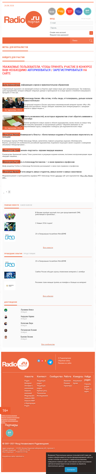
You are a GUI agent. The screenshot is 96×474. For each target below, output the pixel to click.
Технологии (41, 393)
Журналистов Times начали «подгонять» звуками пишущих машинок (32, 150)
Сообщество (56, 376)
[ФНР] (88, 12)
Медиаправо (29, 396)
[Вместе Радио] (52, 12)
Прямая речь (42, 391)
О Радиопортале (64, 358)
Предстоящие (29, 254)
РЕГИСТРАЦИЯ (85, 19)
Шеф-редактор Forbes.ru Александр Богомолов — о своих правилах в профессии (38, 162)
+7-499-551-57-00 (24, 450)
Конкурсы (78, 376)
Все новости (48, 248)
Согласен (71, 470)
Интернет (28, 383)
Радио (26, 381)
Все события (48, 296)
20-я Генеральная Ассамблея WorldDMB (50, 234)
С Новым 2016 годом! (43, 223)
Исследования (42, 396)
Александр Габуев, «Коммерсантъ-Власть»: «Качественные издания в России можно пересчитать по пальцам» (47, 135)
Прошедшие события (13, 254)
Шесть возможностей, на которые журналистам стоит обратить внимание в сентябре (58, 117)
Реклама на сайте (64, 363)
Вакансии (67, 381)
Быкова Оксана (27, 337)
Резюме (67, 383)
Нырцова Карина (27, 316)
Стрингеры (68, 386)
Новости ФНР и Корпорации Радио (29, 403)
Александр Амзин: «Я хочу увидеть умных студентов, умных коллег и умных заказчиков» (42, 172)
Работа (67, 376)
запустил (58, 176)
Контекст (41, 376)
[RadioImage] (61, 12)
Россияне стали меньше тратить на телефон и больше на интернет (60, 282)
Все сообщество (48, 344)
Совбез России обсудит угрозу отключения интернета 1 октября (60, 272)
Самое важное (26, 205)
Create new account (58, 32)
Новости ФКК (29, 398)
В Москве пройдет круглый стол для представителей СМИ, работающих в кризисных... (57, 213)
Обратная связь (64, 360)
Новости (28, 376)
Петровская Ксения (29, 330)
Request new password (59, 35)
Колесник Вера (27, 323)
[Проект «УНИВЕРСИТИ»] (70, 12)
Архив (75, 383)
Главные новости (11, 205)
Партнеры (11, 425)
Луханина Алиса (27, 310)
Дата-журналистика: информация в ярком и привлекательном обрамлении (35, 85)
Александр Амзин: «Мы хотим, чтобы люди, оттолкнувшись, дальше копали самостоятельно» (58, 99)
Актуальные (77, 381)
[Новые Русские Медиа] (79, 12)
